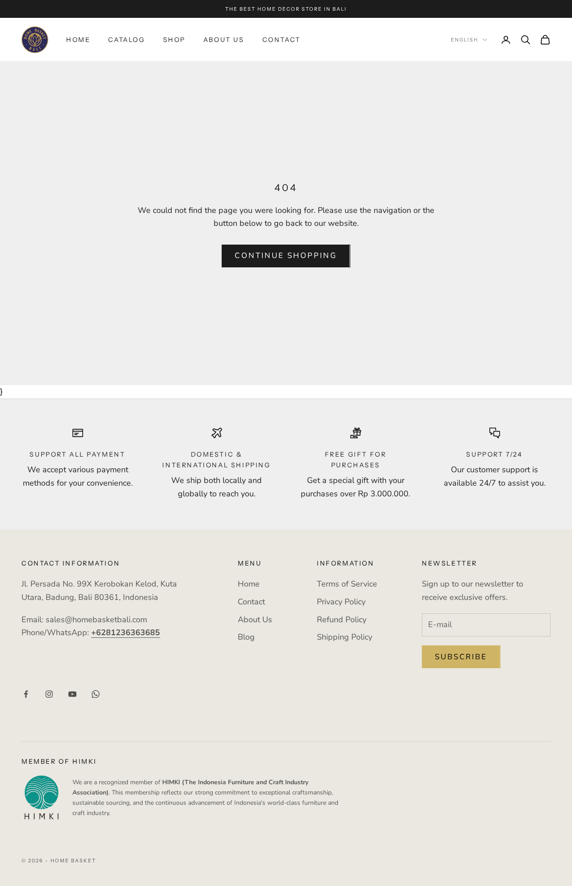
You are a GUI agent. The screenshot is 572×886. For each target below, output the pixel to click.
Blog (246, 637)
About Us (223, 40)
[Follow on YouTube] (72, 694)
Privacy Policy (341, 601)
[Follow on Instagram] (49, 694)
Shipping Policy (344, 637)
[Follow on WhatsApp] (95, 694)
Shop (174, 40)
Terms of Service (347, 583)
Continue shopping (286, 255)
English (464, 40)
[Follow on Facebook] (25, 694)
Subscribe (461, 657)
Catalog (126, 40)
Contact (281, 40)
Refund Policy (341, 619)
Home (78, 40)
